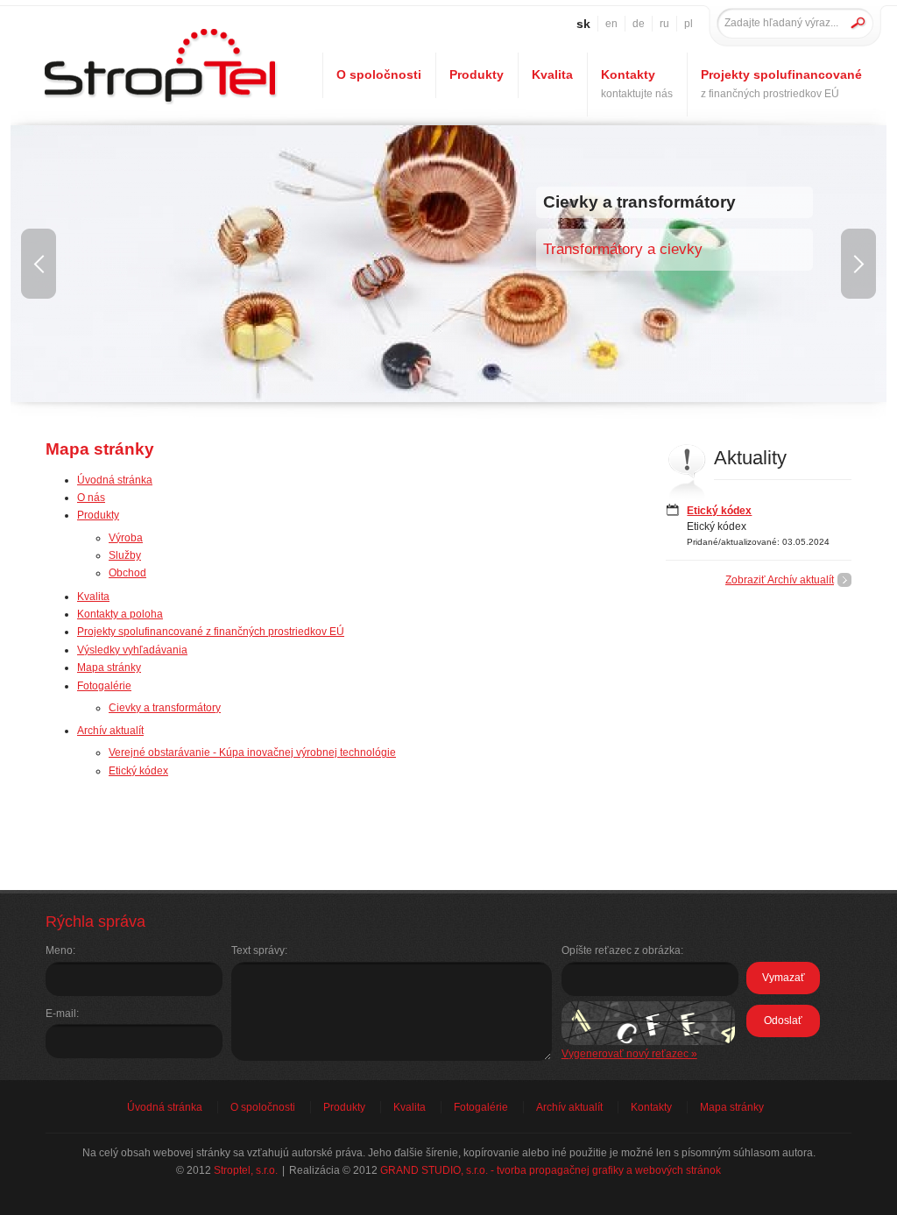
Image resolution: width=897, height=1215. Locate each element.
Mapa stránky (109, 667)
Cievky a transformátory (165, 708)
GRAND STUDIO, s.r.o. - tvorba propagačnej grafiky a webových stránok (550, 1170)
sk (583, 24)
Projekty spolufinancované (781, 83)
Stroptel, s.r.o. (246, 1170)
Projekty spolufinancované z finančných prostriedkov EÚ (210, 631)
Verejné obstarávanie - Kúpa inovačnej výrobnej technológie (252, 752)
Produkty (98, 515)
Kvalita (93, 596)
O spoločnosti (378, 74)
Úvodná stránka (114, 480)
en (611, 24)
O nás (91, 497)
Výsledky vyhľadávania (132, 650)
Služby (125, 555)
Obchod (127, 573)
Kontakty (637, 83)
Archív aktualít (110, 730)
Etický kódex (138, 771)
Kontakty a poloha (120, 614)
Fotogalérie (104, 686)
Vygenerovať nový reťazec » (629, 1054)
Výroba (126, 538)
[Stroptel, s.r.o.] (159, 105)
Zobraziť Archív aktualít (779, 580)
